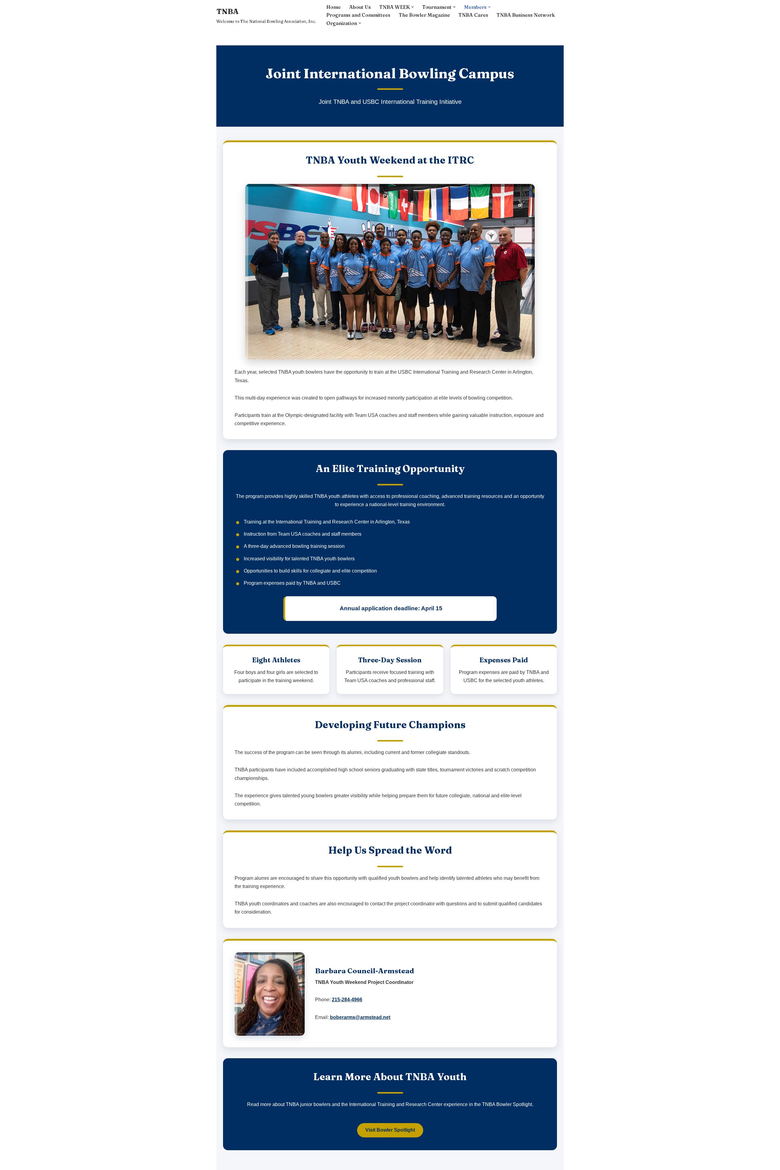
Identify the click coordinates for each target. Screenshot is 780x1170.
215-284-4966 (347, 999)
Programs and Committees (358, 15)
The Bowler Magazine (424, 15)
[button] (412, 7)
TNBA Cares (473, 15)
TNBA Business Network (526, 15)
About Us (360, 7)
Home (333, 7)
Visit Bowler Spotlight (390, 1130)
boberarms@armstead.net (360, 1017)
